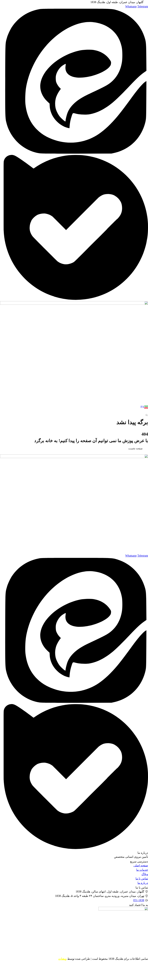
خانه (145, 428)
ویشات (62, 958)
